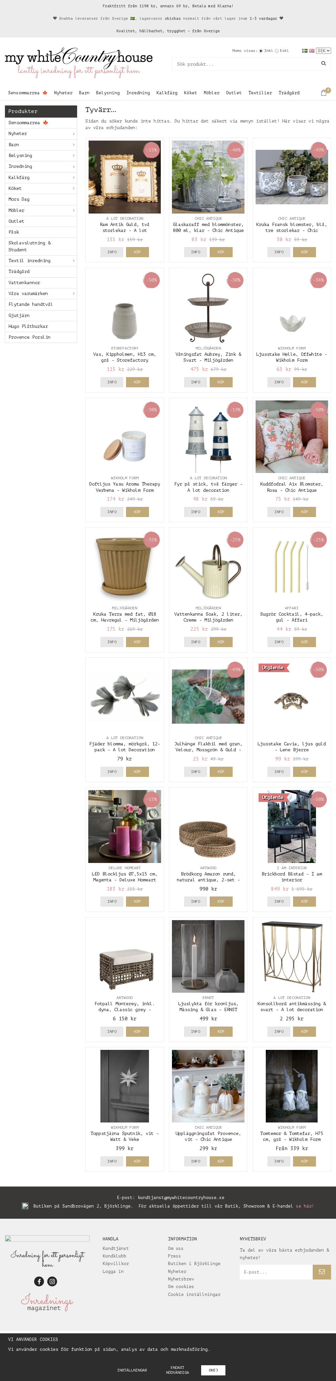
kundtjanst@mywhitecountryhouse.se (181, 1197)
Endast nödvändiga (177, 1370)
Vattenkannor (24, 282)
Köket (190, 92)
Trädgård (289, 92)
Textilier (260, 92)
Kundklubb (114, 1256)
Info (111, 252)
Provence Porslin (30, 337)
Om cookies (181, 1286)
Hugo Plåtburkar (28, 326)
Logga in (113, 1271)
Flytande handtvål (31, 304)
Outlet (234, 92)
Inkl (268, 50)
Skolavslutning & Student (30, 246)
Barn (84, 92)
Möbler (212, 92)
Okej (213, 1370)
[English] (312, 50)
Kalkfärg (167, 92)
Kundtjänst (116, 1248)
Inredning (138, 92)
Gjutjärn (19, 315)
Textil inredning (30, 260)
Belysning (108, 92)
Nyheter (63, 92)
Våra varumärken (28, 293)
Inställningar (132, 1370)
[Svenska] (305, 50)
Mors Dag (19, 199)
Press (174, 1256)
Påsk (14, 232)
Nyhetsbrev (181, 1279)
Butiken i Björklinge (194, 1263)
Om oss (176, 1248)
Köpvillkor (116, 1263)
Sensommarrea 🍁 (28, 92)
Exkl (284, 50)
